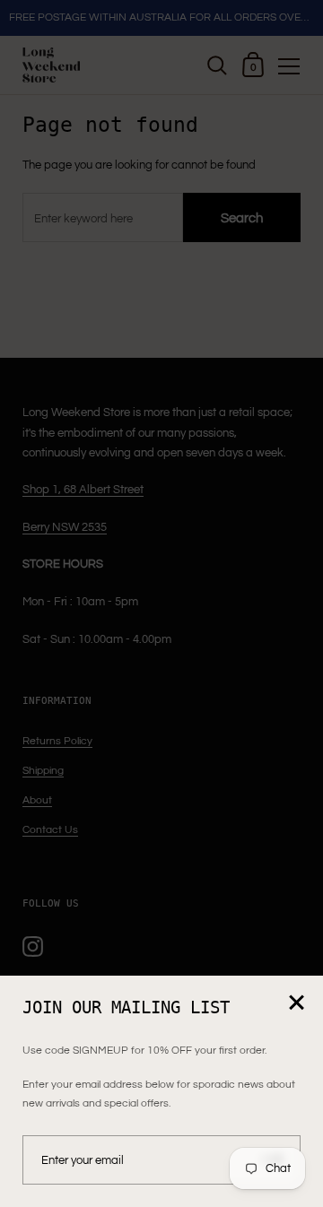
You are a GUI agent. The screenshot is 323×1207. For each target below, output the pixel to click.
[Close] (296, 1004)
